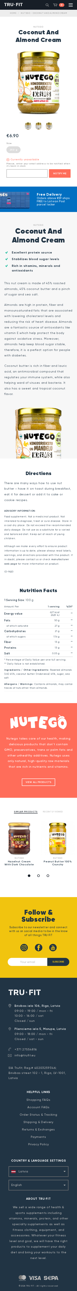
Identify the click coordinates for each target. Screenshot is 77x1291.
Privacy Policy (38, 1144)
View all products (38, 782)
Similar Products (26, 811)
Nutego (38, 27)
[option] (19, 844)
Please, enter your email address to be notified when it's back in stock (38, 164)
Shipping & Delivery (38, 1122)
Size (9, 143)
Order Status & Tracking (38, 1114)
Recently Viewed (53, 811)
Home (13, 13)
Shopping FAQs (38, 1099)
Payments (38, 1137)
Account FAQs (38, 1107)
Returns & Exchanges (38, 1129)
